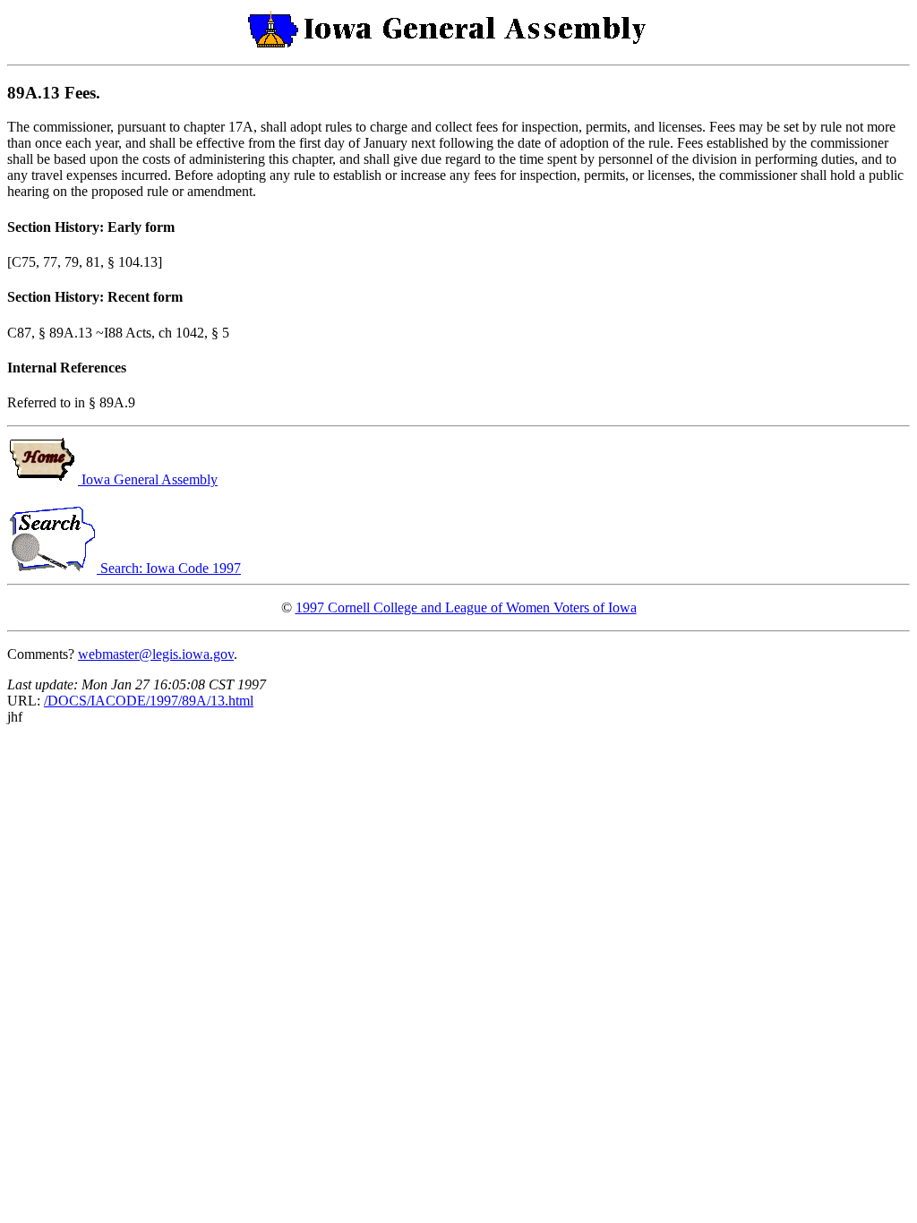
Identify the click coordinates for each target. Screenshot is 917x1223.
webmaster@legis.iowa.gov (156, 654)
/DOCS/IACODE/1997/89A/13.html (148, 700)
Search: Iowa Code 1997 (169, 568)
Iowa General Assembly (148, 479)
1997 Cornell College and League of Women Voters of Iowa (466, 607)
